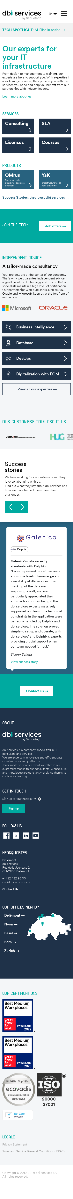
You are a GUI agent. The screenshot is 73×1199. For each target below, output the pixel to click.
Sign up (13, 808)
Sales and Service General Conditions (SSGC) (33, 1151)
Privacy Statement (14, 1144)
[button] (55, 226)
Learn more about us (16, 96)
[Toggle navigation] (64, 13)
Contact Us (10, 889)
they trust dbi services (34, 197)
